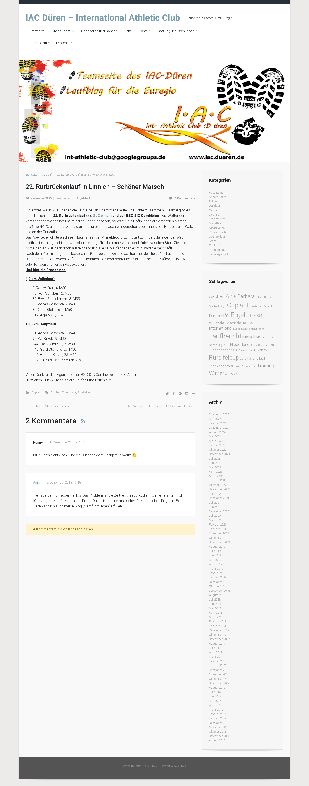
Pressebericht (218, 232)
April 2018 (215, 612)
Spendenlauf (217, 236)
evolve (126, 765)
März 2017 (216, 656)
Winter (216, 373)
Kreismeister (217, 219)
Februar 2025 (217, 423)
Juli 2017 (215, 648)
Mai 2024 (215, 436)
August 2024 (217, 432)
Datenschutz (39, 43)
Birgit (223, 306)
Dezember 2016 (219, 670)
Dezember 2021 (219, 498)
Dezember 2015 (219, 723)
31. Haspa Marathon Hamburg (51, 406)
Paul (272, 345)
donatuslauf (256, 306)
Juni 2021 (215, 507)
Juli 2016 (215, 692)
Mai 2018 (215, 608)
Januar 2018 (217, 626)
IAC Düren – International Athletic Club (103, 18)
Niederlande (217, 228)
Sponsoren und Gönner (99, 31)
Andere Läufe (217, 197)
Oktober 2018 (217, 586)
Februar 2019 (217, 573)
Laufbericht (225, 336)
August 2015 (217, 740)
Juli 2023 (215, 458)
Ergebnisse (69, 392)
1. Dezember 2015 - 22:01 (68, 442)
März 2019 (216, 568)
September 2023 (219, 454)
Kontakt (144, 31)
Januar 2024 (217, 445)
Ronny (262, 350)
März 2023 (216, 476)
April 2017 (215, 652)
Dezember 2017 (219, 630)
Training (265, 365)
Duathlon (215, 214)
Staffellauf (257, 358)
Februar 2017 (217, 661)
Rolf (234, 350)
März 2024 (216, 441)
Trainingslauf (217, 249)
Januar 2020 (217, 529)
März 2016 (216, 709)
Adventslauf (216, 192)
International (221, 328)
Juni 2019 (215, 555)
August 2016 (217, 687)
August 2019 (217, 546)
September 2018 (219, 590)
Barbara (246, 296)
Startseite (37, 31)
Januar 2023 (217, 480)
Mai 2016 (215, 700)
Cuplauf (47, 174)
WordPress (180, 765)
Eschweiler (217, 323)
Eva (227, 322)
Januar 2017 (217, 665)
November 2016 (219, 674)
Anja (36, 483)
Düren (214, 315)
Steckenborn (219, 366)
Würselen (231, 374)
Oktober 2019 (217, 538)
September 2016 (219, 683)
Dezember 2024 (219, 427)
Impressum (64, 43)
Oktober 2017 (217, 634)
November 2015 (219, 727)
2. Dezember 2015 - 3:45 (63, 483)
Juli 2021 (215, 502)
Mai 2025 (215, 418)
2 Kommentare (185, 198)
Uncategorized (218, 254)
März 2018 (216, 617)
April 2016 (215, 705)
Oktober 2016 (217, 678)
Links (128, 31)
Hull (256, 322)
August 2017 (217, 643)
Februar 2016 (217, 714)
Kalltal (236, 328)
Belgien (213, 201)
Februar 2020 (217, 524)
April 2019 (215, 564)
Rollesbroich (247, 350)
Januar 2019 (217, 577)
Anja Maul (83, 198)
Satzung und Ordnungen (176, 31)
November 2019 (219, 533)
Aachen (217, 296)
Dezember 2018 (219, 582)
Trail (253, 366)
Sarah (244, 358)
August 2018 (217, 595)
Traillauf (214, 245)
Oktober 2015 (217, 731)
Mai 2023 (215, 467)
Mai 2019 (215, 559)
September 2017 (219, 639)
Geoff (233, 322)
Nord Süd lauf (260, 345)
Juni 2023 (215, 463)
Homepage (245, 323)
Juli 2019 (215, 551)
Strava (246, 366)
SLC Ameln (102, 216)
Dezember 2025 (219, 414)
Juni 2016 (215, 696)
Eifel (225, 315)
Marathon (215, 223)
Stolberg (236, 366)
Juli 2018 (215, 599)
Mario (226, 345)
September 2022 (219, 489)
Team (212, 241)
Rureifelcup (85, 392)
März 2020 (216, 520)
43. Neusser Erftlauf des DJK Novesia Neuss (160, 406)
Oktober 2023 (217, 449)
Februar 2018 (217, 621)
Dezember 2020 (219, 511)
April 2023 (215, 471)
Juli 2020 (215, 515)
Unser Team (61, 31)
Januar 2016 (217, 718)
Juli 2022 (215, 493)
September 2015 (219, 736)
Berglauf (214, 205)
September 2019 (219, 542)
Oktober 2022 (217, 485)
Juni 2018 (215, 603)
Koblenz (245, 328)
